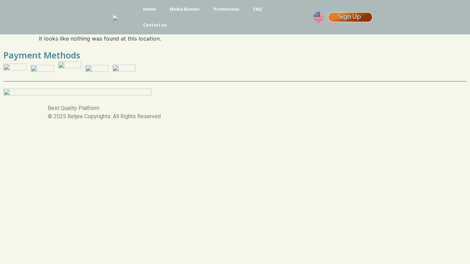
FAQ (257, 9)
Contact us (155, 25)
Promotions (226, 9)
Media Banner (185, 9)
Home (149, 9)
